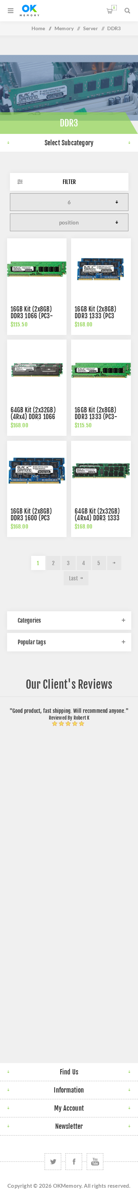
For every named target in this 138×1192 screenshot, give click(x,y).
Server (90, 28)
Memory (64, 28)
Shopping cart (114, 8)
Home (38, 28)
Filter (69, 181)
